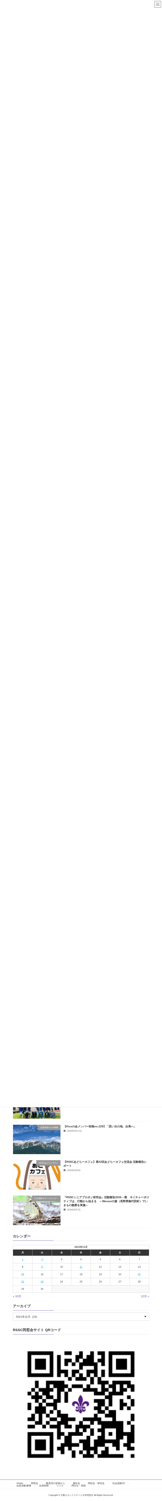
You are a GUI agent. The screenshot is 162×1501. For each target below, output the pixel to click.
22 (22, 1281)
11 (81, 1267)
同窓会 (34, 1483)
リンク (60, 1485)
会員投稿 (44, 1485)
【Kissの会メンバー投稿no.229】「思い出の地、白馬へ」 (100, 1126)
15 (22, 1274)
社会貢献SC (118, 1483)
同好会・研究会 (96, 1483)
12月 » (145, 1296)
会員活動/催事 (23, 1485)
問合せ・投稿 (79, 1485)
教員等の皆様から (55, 1483)
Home (20, 1483)
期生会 (76, 1483)
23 (42, 1281)
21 (139, 1274)
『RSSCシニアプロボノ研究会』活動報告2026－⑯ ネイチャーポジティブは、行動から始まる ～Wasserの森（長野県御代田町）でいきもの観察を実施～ (106, 1201)
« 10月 (17, 1296)
